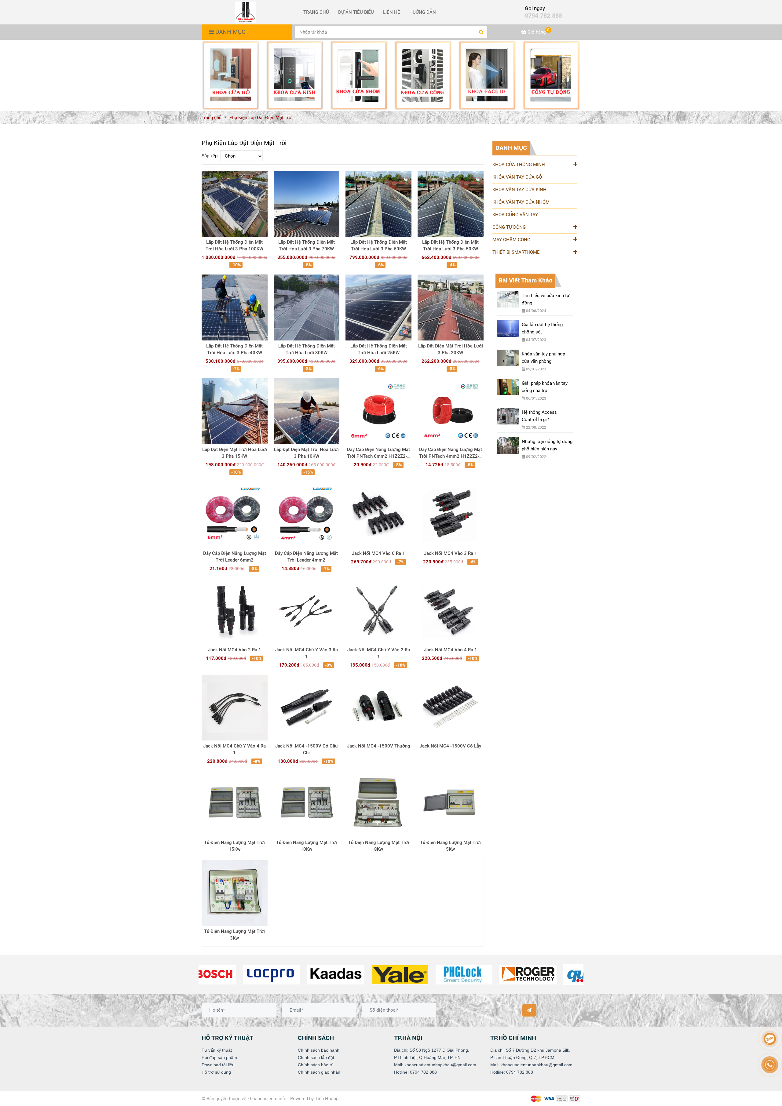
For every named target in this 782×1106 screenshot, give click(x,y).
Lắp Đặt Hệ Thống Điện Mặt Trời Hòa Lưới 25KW (378, 349)
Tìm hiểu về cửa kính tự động (545, 299)
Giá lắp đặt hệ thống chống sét (542, 328)
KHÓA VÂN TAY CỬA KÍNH (519, 189)
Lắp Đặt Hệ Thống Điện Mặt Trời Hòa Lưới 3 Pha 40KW (234, 349)
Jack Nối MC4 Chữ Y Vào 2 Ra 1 (378, 653)
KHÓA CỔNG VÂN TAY (515, 214)
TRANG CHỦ (316, 12)
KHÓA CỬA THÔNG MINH (518, 164)
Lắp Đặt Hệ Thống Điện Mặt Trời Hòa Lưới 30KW (306, 349)
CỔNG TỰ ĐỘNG (509, 227)
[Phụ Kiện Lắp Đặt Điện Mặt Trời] (245, 12)
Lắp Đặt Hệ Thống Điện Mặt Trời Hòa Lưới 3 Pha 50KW (450, 245)
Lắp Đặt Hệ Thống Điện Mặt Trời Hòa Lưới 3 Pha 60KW (378, 245)
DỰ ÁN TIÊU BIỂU (356, 12)
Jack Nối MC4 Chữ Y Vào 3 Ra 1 (306, 653)
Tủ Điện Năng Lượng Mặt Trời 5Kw (450, 846)
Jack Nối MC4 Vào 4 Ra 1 (450, 650)
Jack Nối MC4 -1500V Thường (378, 746)
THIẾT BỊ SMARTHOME (516, 252)
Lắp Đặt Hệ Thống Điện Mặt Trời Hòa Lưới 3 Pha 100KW (234, 245)
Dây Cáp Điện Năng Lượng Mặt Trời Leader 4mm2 (306, 557)
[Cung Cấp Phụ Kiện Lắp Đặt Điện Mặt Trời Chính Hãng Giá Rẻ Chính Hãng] (231, 75)
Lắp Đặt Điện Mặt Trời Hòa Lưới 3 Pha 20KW (450, 349)
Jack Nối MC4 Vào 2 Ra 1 (234, 650)
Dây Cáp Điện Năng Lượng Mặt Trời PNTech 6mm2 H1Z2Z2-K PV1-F (378, 453)
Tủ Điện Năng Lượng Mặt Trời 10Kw (306, 846)
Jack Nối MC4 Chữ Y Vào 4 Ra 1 (234, 749)
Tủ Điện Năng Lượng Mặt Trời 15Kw (234, 846)
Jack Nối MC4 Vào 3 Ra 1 (450, 553)
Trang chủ (211, 117)
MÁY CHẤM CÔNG (511, 239)
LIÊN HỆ (391, 12)
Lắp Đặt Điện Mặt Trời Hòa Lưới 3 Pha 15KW (234, 453)
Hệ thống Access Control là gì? (539, 415)
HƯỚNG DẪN (422, 12)
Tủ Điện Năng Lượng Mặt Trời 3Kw (234, 935)
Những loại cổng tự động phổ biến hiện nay (547, 445)
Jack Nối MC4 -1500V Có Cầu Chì (306, 749)
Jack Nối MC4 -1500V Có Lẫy (450, 746)
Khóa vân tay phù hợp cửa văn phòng (543, 357)
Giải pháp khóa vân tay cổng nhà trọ (545, 386)
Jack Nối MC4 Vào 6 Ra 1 (378, 553)
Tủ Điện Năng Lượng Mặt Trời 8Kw (378, 846)
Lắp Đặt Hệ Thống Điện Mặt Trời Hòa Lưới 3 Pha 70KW (306, 245)
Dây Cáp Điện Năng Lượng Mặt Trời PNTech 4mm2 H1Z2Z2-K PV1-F (450, 453)
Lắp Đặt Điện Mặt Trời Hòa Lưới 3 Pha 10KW (306, 453)
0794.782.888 (543, 15)
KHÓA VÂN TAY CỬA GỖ (517, 177)
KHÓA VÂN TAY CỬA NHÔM (521, 202)
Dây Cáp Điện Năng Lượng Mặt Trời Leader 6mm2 (234, 557)
